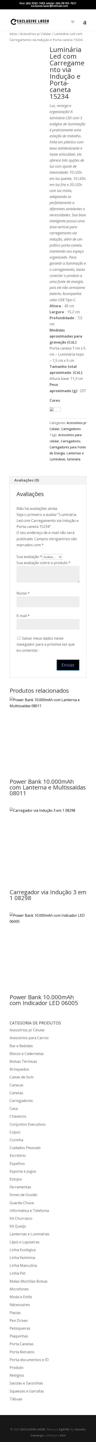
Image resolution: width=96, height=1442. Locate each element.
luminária (73, 459)
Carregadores (71, 429)
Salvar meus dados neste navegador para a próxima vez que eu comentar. (46, 644)
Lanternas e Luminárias (29, 1234)
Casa (14, 1108)
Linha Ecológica (22, 1249)
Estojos (16, 1179)
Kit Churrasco (21, 1218)
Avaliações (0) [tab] (26, 480)
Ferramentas (20, 1186)
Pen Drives (19, 1320)
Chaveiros (18, 1116)
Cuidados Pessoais (25, 1147)
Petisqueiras (20, 1328)
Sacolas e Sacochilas (26, 1383)
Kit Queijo (18, 1226)
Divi (63, 1435)
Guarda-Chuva (22, 1202)
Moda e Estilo (21, 1296)
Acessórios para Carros (29, 1037)
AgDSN (64, 1429)
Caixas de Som (21, 1077)
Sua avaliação (29, 556)
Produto (16, 1367)
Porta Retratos (22, 1351)
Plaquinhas (19, 1336)
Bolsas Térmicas (23, 1061)
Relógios (17, 1375)
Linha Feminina (22, 1257)
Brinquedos (19, 1069)
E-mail (23, 615)
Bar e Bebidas (21, 1045)
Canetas (16, 1092)
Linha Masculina (23, 1265)
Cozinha (16, 1139)
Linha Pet (17, 1273)
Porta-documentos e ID (29, 1359)
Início (13, 33)
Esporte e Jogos (23, 1171)
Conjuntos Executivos (28, 1124)
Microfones (19, 1289)
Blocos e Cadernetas (27, 1053)
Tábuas (16, 1399)
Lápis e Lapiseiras (25, 1242)
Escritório (18, 1155)
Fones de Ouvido (23, 1194)
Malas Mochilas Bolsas (29, 1281)
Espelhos (17, 1163)
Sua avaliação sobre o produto (44, 562)
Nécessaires (20, 1304)
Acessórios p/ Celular (35, 33)
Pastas (15, 1312)
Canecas (16, 1085)
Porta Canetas (21, 1343)
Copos (15, 1132)
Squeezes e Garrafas (27, 1391)
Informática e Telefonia (29, 1210)
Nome (23, 593)
